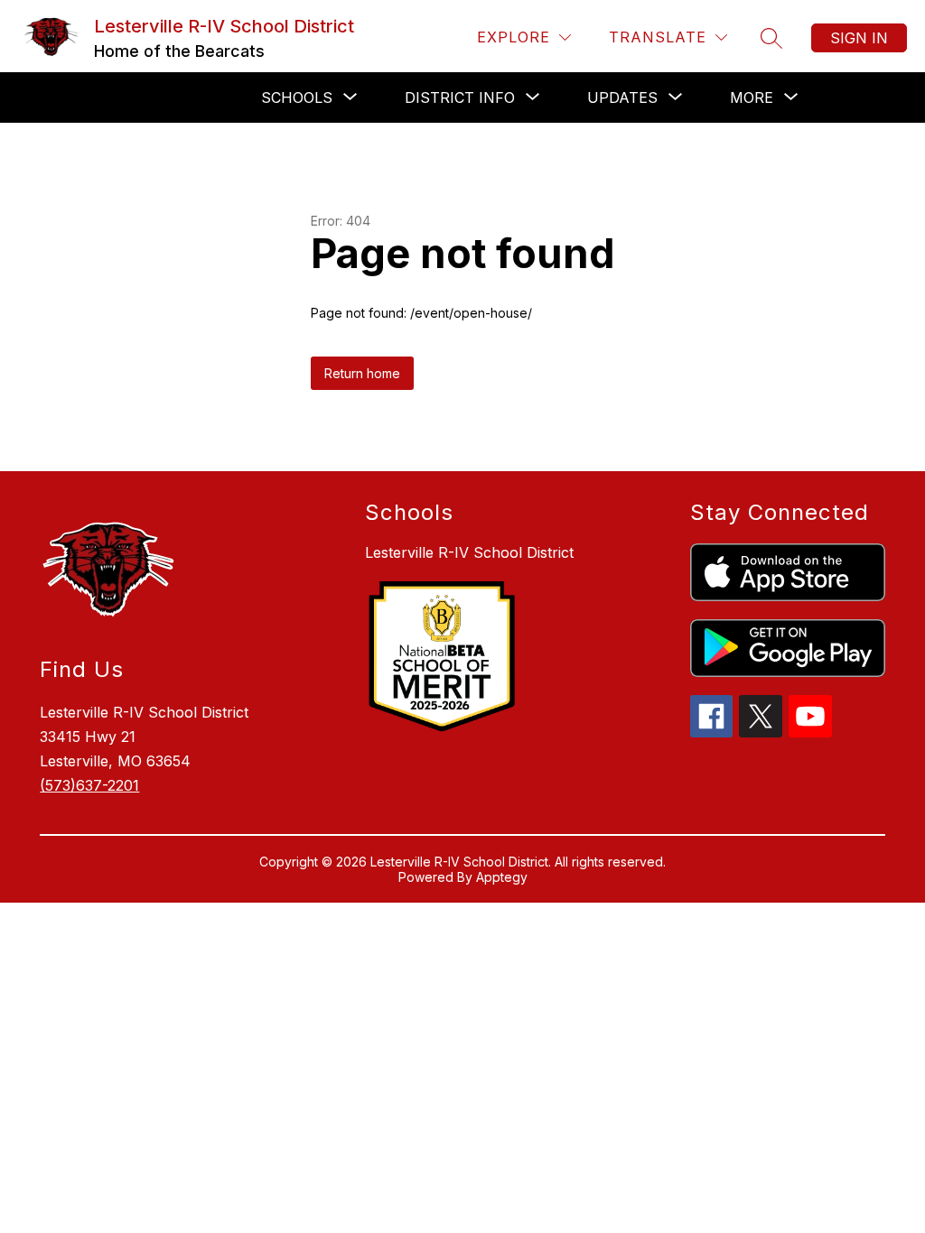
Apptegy (502, 877)
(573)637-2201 (89, 785)
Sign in (859, 38)
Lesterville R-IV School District (469, 552)
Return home (362, 373)
